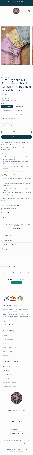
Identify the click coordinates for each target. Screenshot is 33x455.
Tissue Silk (6, 370)
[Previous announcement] (3, 3)
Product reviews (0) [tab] (9, 272)
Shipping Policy (7, 351)
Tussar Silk (6, 378)
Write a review (16, 283)
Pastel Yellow (7, 106)
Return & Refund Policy (9, 347)
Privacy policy (8, 443)
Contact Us (6, 355)
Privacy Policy (7, 343)
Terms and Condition (9, 339)
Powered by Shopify (17, 440)
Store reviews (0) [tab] (24, 272)
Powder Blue (19, 106)
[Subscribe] (26, 415)
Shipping (10, 100)
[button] (4, 11)
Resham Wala (10, 440)
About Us (6, 335)
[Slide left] (13, 74)
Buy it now (16, 137)
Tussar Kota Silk (7, 374)
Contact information (17, 446)
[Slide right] (20, 74)
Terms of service (17, 443)
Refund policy (27, 440)
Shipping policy (25, 443)
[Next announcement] (30, 3)
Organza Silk (6, 366)
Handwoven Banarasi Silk (10, 382)
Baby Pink (19, 110)
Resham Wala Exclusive (9, 386)
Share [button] (4, 217)
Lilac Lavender (7, 110)
